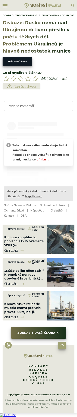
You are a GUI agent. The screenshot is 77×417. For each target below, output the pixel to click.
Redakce (38, 369)
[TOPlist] (8, 415)
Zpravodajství (26, 15)
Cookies (38, 376)
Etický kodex (38, 380)
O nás (38, 383)
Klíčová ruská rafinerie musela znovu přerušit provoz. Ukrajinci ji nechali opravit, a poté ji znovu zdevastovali (23, 312)
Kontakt (38, 366)
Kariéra (39, 373)
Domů (7, 15)
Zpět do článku (17, 61)
